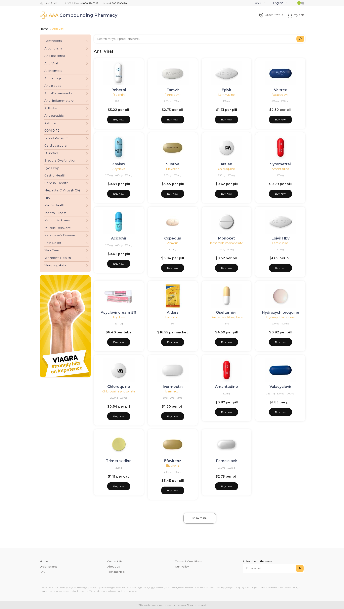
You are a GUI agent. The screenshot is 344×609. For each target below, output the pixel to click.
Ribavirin (119, 95)
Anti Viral (51, 63)
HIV (47, 198)
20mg (222, 249)
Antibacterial (54, 56)
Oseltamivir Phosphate (226, 317)
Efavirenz (172, 169)
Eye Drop (51, 168)
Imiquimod (172, 317)
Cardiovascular (55, 145)
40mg (230, 249)
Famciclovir (173, 95)
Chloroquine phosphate (118, 391)
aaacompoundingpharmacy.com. (168, 605)
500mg (177, 101)
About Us (113, 566)
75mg (226, 323)
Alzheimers (53, 71)
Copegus (172, 238)
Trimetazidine (119, 461)
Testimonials (116, 571)
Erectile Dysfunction (60, 160)
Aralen (226, 164)
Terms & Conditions (188, 561)
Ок (300, 568)
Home (44, 29)
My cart (299, 15)
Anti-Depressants (58, 93)
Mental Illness (55, 213)
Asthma (50, 123)
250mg (168, 101)
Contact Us (114, 561)
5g (116, 323)
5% (172, 323)
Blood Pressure (56, 138)
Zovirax (118, 164)
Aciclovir (118, 238)
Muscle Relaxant (57, 228)
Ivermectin (173, 386)
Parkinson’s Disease (59, 235)
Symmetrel (280, 164)
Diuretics (51, 153)
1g (274, 393)
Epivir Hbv (280, 238)
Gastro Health (55, 175)
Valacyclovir (280, 95)
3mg (165, 397)
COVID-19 (52, 130)
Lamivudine (226, 95)
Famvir (172, 90)
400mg (119, 175)
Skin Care (51, 250)
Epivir (226, 90)
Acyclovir (118, 169)
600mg (177, 175)
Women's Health (57, 258)
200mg (118, 101)
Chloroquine (226, 169)
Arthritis (50, 108)
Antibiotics (52, 86)
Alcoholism (53, 48)
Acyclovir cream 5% (119, 312)
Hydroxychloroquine (280, 312)
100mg (280, 175)
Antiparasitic (54, 115)
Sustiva (172, 164)
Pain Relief (52, 243)
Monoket (226, 238)
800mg (128, 175)
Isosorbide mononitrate (226, 243)
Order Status (274, 15)
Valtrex (280, 90)
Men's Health (54, 205)
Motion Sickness (57, 220)
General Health (56, 183)
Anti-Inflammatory (58, 100)
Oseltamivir (226, 312)
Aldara (173, 312)
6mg (172, 397)
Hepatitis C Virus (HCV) (62, 190)
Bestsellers (53, 41)
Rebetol (118, 90)
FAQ (43, 571)
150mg (226, 101)
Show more (200, 517)
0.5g (268, 393)
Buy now (118, 119)
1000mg (285, 101)
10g (121, 323)
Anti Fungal (53, 78)
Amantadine (280, 169)
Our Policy (182, 566)
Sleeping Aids (55, 265)
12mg (180, 397)
